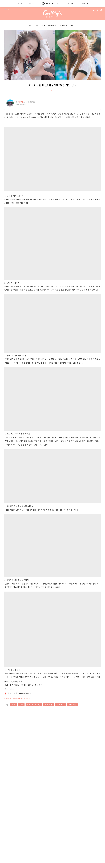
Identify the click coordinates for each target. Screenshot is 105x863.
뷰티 (37, 25)
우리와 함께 (85, 3)
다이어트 (73, 25)
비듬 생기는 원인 (34, 704)
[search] (94, 10)
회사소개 (19, 3)
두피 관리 (72, 704)
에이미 (20, 102)
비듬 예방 (60, 704)
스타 (30, 25)
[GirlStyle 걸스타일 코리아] (52, 14)
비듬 (21, 704)
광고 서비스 (71, 3)
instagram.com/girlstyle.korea (17, 698)
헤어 (52, 90)
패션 (43, 25)
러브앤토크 (63, 25)
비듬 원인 (48, 704)
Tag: (7, 704)
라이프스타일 (52, 25)
